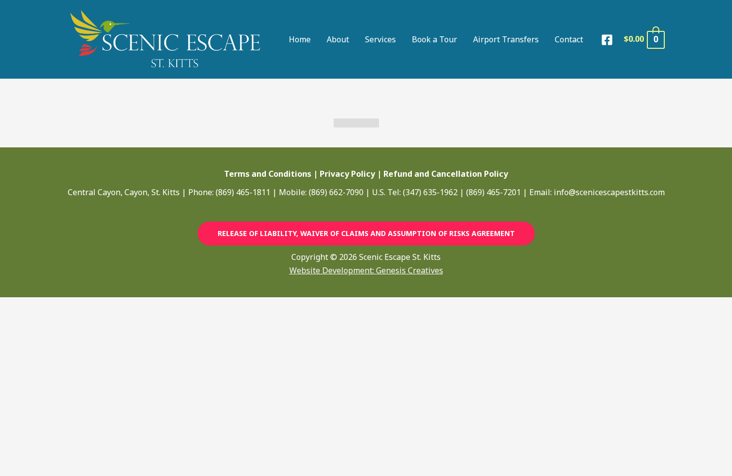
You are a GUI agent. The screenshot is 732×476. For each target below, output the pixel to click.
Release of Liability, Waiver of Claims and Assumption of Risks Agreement (366, 233)
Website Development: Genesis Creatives (366, 270)
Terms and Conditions (267, 173)
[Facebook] (607, 40)
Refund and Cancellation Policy (445, 173)
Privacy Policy (347, 173)
